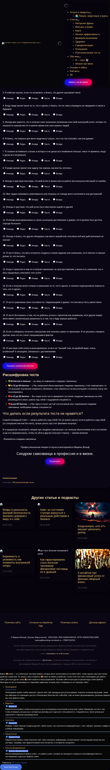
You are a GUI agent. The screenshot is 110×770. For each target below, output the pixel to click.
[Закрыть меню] (66, 5)
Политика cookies (69, 622)
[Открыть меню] (59, 43)
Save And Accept (11, 767)
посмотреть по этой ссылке (57, 654)
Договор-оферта (97, 622)
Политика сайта (12, 622)
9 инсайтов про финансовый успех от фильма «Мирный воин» (91, 577)
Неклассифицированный (15, 748)
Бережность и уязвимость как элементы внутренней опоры (16, 561)
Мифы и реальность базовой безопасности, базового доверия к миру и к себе (17, 514)
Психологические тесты (24, 482)
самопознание (10, 478)
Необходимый (10, 687)
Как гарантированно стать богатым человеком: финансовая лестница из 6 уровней (54, 565)
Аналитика (9, 720)
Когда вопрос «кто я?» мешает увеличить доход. (91, 529)
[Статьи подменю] (78, 20)
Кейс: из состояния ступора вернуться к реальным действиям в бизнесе (54, 514)
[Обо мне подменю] (80, 57)
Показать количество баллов (20, 366)
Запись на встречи (78, 82)
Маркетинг (9, 703)
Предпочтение (11, 734)
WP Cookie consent (19, 763)
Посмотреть (55, 461)
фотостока (47, 660)
